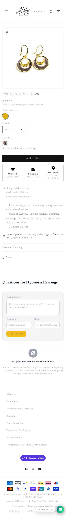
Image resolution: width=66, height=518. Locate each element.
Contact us (12, 402)
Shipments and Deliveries (19, 409)
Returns (10, 416)
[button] (6, 11)
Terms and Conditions (18, 430)
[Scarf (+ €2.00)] (5, 143)
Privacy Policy (14, 438)
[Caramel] (5, 116)
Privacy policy (18, 506)
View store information (18, 197)
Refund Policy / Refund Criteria (44, 501)
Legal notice (32, 511)
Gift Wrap (7, 138)
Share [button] (9, 257)
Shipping (20, 105)
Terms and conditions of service (42, 506)
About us (11, 394)
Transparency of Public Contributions (26, 445)
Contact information (50, 511)
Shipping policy (16, 511)
